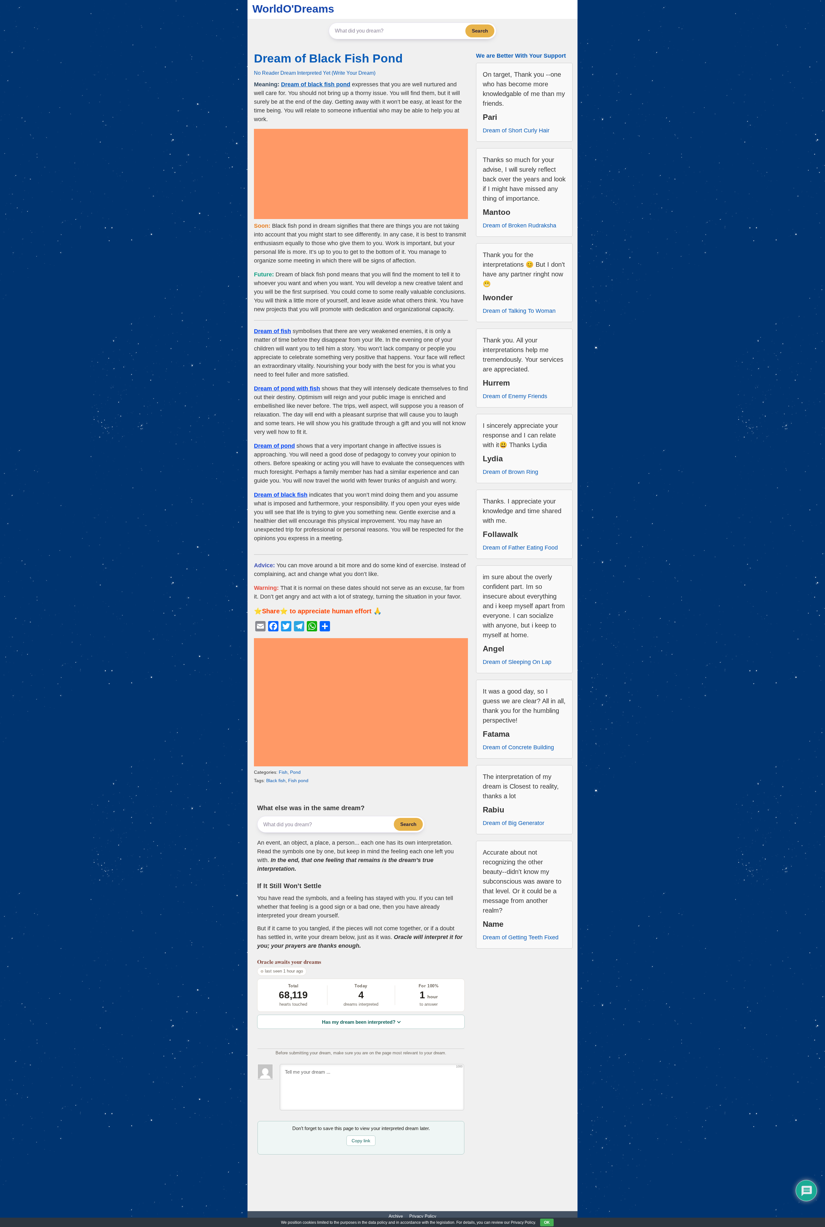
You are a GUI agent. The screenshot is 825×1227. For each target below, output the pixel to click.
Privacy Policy (422, 1216)
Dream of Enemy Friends (515, 396)
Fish (283, 772)
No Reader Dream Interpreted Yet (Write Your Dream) (314, 73)
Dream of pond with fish (287, 388)
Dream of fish (272, 331)
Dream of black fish (280, 495)
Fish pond (298, 780)
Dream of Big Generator (513, 823)
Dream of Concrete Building (518, 747)
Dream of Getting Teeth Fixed (520, 937)
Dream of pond (274, 446)
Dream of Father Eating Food (520, 547)
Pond (295, 772)
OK (547, 1222)
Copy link (361, 1140)
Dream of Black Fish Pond (328, 58)
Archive (396, 1216)
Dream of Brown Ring (510, 472)
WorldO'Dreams (293, 9)
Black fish (276, 780)
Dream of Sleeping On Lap (517, 662)
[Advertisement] (361, 174)
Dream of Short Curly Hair (516, 130)
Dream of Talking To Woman (519, 311)
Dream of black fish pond (315, 84)
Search (480, 31)
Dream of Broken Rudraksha (519, 225)
